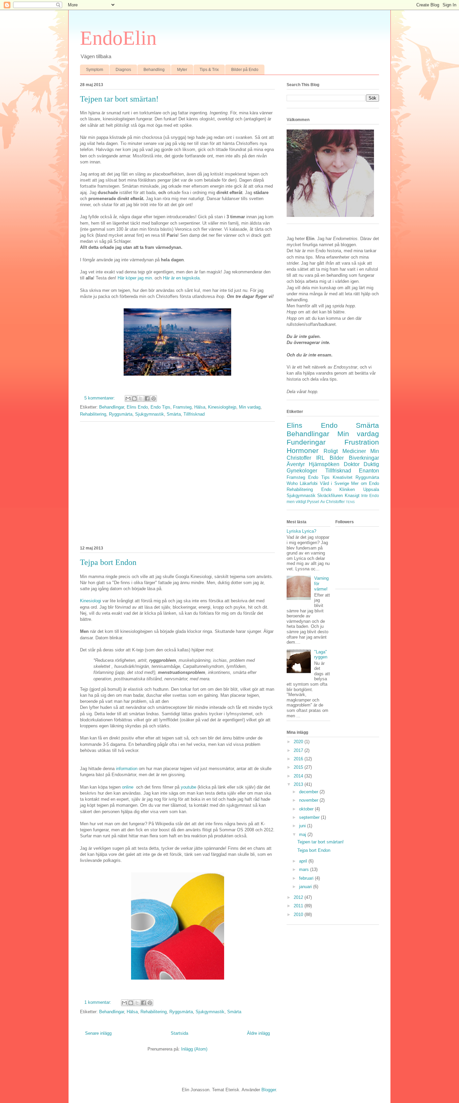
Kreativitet (342, 477)
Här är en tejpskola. (182, 277)
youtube (189, 787)
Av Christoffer (332, 501)
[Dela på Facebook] (147, 398)
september (310, 817)
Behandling (154, 69)
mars (304, 869)
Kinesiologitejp (222, 407)
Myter (182, 69)
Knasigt (352, 495)
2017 (299, 750)
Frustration (361, 442)
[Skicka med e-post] (128, 398)
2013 (299, 784)
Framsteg (182, 407)
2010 (299, 914)
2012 (299, 897)
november (309, 800)
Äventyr (296, 464)
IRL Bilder (329, 458)
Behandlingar (111, 407)
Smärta (174, 414)
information (127, 768)
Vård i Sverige (334, 483)
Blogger (268, 1089)
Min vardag (249, 407)
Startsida (179, 1033)
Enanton (369, 470)
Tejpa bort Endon (108, 562)
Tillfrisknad (194, 414)
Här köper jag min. (135, 277)
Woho (292, 483)
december (309, 791)
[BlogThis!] (134, 398)
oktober (307, 808)
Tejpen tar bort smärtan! (119, 98)
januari (306, 886)
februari (307, 878)
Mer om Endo (365, 483)
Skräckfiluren (330, 495)
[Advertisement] (177, 483)
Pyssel (313, 501)
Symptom (94, 69)
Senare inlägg (98, 1033)
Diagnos (123, 69)
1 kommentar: (98, 1002)
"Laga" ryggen (320, 654)
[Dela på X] (140, 398)
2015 (299, 767)
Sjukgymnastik (149, 414)
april (303, 861)
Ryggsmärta (120, 414)
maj (303, 834)
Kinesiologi (91, 600)
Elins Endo (137, 407)
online (128, 787)
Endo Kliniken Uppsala (350, 489)
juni (303, 825)
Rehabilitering (93, 414)
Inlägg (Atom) (194, 1049)
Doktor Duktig (361, 464)
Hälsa (199, 407)
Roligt (331, 451)
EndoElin (118, 38)
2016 (299, 758)
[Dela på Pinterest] (153, 398)
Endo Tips (160, 407)
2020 (299, 741)
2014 (299, 775)
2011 (299, 905)
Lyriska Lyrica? (301, 531)
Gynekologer (302, 470)
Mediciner (354, 451)
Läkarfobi (309, 483)
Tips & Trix (209, 69)
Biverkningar (364, 458)
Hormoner (303, 450)
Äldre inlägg (258, 1033)
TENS (350, 502)
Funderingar (306, 442)
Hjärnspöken (324, 464)
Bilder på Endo (244, 69)
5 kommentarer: (100, 398)
